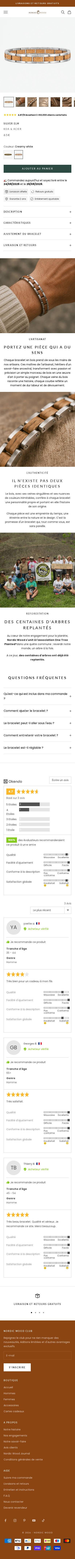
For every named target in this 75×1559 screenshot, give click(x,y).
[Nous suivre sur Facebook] (5, 1520)
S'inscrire (17, 1367)
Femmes (9, 1399)
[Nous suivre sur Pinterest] (24, 1520)
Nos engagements (15, 1435)
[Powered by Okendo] (13, 781)
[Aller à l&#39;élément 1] (9, 102)
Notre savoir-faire (15, 1441)
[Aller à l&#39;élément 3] (32, 102)
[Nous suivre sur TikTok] (43, 1520)
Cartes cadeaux (14, 1411)
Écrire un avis (60, 780)
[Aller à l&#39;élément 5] (55, 102)
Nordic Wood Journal (17, 1453)
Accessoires (11, 1405)
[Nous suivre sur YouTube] (34, 1520)
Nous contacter (13, 1502)
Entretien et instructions (19, 1490)
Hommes (9, 1393)
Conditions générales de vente (23, 1459)
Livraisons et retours (16, 1484)
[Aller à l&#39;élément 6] (67, 102)
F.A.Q (7, 1496)
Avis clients (11, 1447)
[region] (37, 1300)
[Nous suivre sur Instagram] (15, 1520)
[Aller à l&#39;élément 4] (44, 102)
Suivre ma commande (18, 1478)
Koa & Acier (13, 129)
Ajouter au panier (37, 168)
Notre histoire (12, 1429)
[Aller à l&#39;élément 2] (20, 102)
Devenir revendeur (15, 1508)
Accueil (8, 1387)
